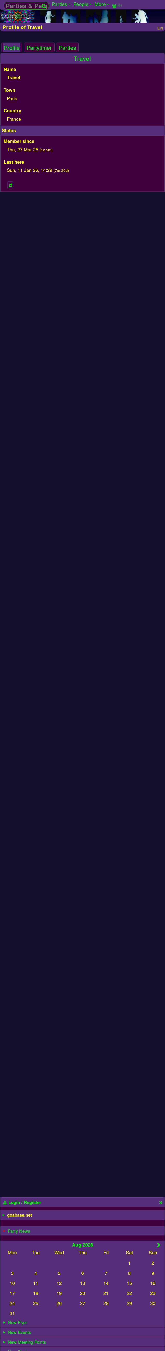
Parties (67, 47)
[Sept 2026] (159, 1245)
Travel (82, 58)
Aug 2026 (82, 1244)
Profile (12, 47)
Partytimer (39, 47)
